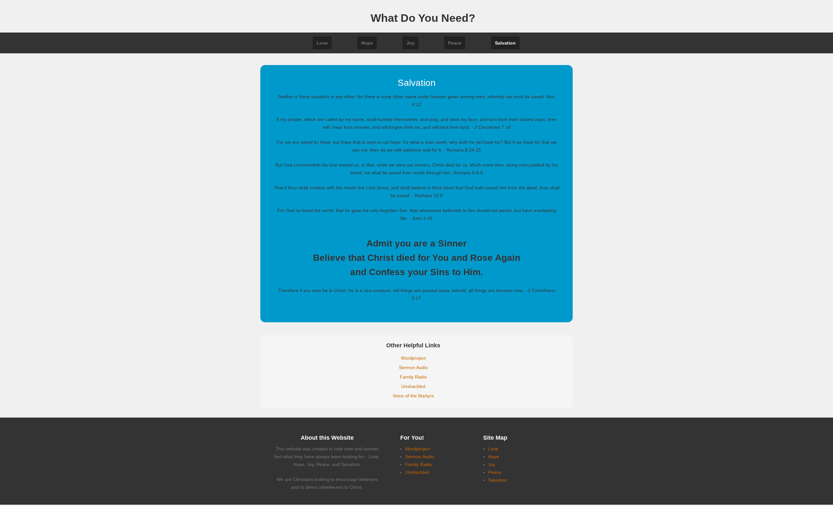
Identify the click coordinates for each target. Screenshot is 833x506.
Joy (410, 43)
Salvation (505, 43)
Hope (367, 43)
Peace (454, 43)
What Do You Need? (423, 18)
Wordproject (413, 358)
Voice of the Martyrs (413, 395)
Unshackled (413, 386)
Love (322, 43)
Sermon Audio (413, 367)
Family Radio (413, 377)
